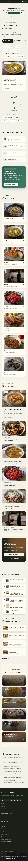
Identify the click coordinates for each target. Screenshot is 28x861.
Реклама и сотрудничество (7, 813)
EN (25, 1)
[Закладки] (6, 13)
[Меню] (22, 13)
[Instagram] (5, 1)
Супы (12, 16)
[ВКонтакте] (14, 800)
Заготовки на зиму (18, 56)
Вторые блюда (6, 16)
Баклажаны (12, 120)
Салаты (6, 53)
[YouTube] (9, 1)
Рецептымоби (7, 792)
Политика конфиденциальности (8, 815)
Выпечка (18, 16)
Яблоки (5, 120)
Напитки (24, 16)
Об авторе (3, 808)
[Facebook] (20, 800)
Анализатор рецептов (6, 841)
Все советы (4, 658)
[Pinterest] (7, 1)
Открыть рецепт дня (7, 41)
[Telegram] (3, 1)
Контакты (3, 811)
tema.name (11, 851)
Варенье (20, 120)
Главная (3, 806)
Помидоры (17, 117)
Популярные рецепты (18, 41)
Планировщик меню (5, 836)
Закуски (6, 56)
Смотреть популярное (14, 558)
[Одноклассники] (17, 800)
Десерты (15, 53)
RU (23, 1)
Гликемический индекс (6, 844)
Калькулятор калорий (6, 839)
